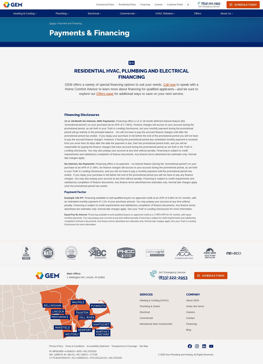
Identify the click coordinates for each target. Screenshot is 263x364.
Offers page (104, 94)
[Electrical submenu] (100, 13)
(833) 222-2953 (210, 3)
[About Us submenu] (232, 13)
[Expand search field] (188, 5)
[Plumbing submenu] (68, 13)
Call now (169, 84)
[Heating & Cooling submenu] (36, 13)
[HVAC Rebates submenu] (174, 13)
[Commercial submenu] (136, 13)
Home (52, 23)
